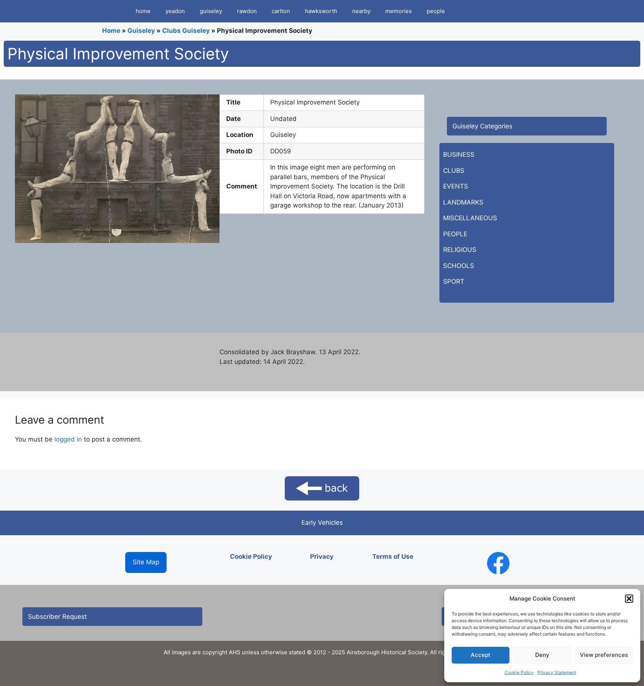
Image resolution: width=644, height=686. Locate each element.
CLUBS (453, 170)
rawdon (247, 11)
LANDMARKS (463, 202)
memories (398, 11)
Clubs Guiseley (186, 30)
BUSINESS (458, 154)
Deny (542, 654)
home (143, 11)
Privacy (322, 556)
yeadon (175, 11)
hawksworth (321, 11)
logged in (68, 439)
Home (111, 30)
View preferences (604, 654)
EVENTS (455, 186)
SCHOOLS (458, 265)
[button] (629, 598)
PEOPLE (455, 234)
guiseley (211, 11)
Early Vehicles (322, 522)
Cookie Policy (519, 672)
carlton (281, 11)
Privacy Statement (556, 672)
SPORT (453, 281)
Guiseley (141, 30)
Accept (480, 654)
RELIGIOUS (459, 249)
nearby (361, 11)
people (436, 11)
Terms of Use (392, 556)
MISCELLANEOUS (470, 218)
